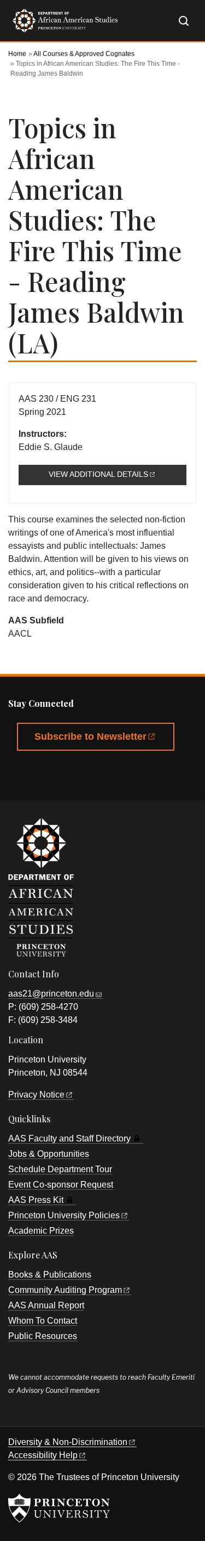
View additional (117, 474)
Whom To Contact (42, 1320)
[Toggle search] (183, 21)
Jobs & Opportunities (48, 1153)
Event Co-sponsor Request (60, 1184)
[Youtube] (81, 774)
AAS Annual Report (46, 1305)
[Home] (63, 25)
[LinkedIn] (141, 774)
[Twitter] (52, 774)
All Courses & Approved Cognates (83, 54)
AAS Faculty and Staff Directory (69, 1138)
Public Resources (42, 1336)
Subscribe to (90, 736)
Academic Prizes (41, 1230)
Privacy (36, 1094)
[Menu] (166, 19)
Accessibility (43, 1455)
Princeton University (64, 1215)
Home (17, 54)
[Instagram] (111, 774)
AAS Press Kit (35, 1200)
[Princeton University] (59, 1508)
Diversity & (67, 1442)
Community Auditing (65, 1290)
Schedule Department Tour (60, 1169)
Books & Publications (49, 1274)
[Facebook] (22, 774)
